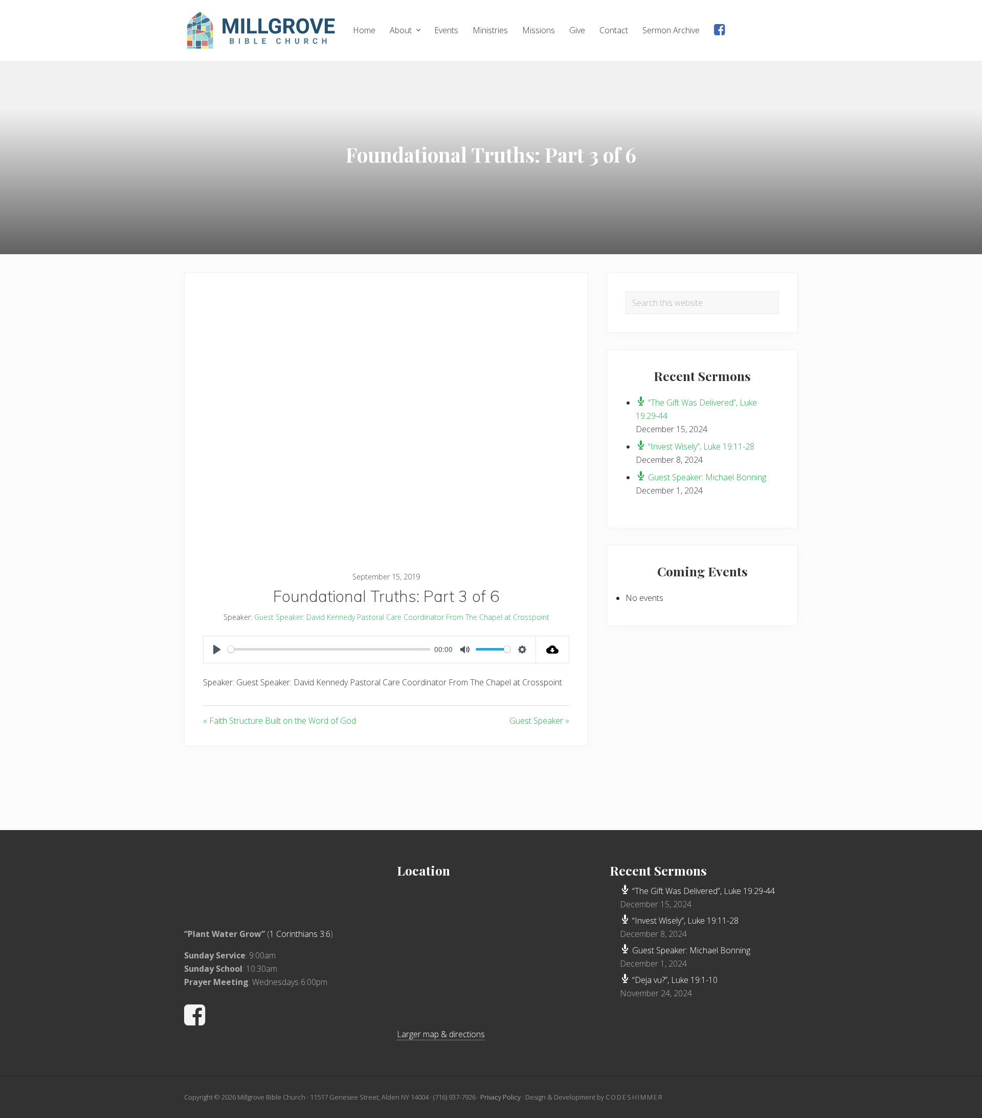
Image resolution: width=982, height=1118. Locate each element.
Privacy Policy (500, 1097)
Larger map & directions (441, 1034)
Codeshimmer (634, 1097)
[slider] (329, 649)
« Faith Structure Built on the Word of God (279, 720)
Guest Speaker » (539, 720)
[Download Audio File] (552, 649)
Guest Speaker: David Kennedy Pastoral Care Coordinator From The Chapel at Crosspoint (401, 617)
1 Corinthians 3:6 (300, 934)
